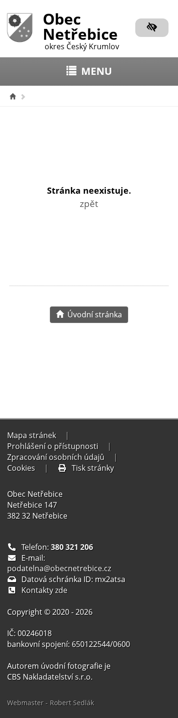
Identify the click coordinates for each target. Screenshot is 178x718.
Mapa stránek (31, 435)
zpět (89, 203)
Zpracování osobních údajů (55, 457)
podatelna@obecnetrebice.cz (59, 568)
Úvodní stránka (93, 314)
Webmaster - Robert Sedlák (50, 702)
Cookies (21, 468)
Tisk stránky (93, 468)
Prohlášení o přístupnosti (52, 446)
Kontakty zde (44, 590)
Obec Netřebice (81, 29)
